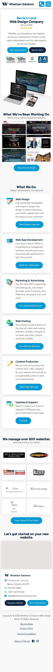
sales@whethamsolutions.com (22, 596)
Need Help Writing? (28, 387)
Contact (23, 420)
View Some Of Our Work (26, 520)
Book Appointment (18, 50)
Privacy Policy (26, 628)
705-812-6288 (14, 588)
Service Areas (26, 624)
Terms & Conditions (26, 634)
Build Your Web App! (29, 265)
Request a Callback (15, 603)
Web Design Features (29, 224)
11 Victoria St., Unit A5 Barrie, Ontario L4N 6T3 (18, 582)
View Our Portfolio (27, 168)
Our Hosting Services (29, 346)
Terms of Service (22, 641)
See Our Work (37, 50)
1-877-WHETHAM (16, 592)
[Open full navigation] (48, 4)
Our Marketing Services (30, 305)
